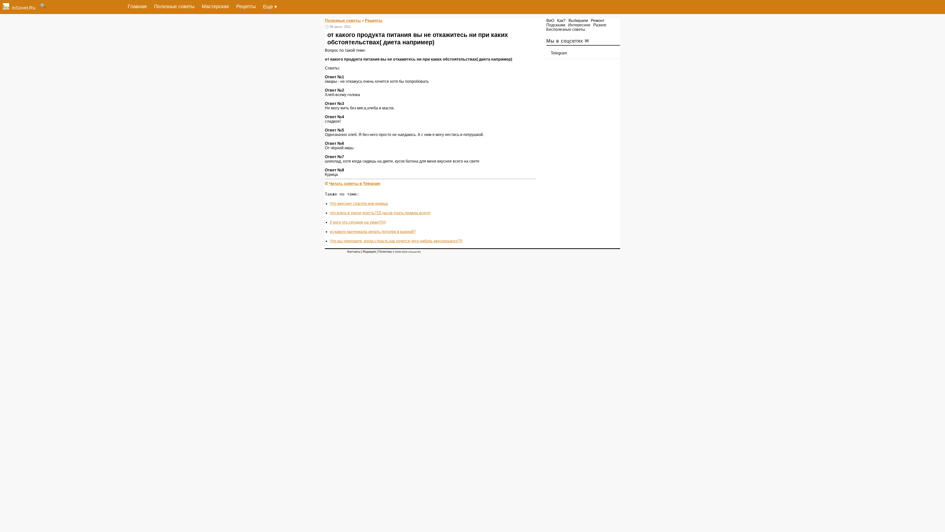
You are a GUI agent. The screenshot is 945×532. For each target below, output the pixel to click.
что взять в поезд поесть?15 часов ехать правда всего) (380, 213)
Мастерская (215, 6)
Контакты (354, 251)
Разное (599, 25)
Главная (137, 6)
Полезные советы (174, 6)
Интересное (579, 25)
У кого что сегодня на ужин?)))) (358, 222)
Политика (385, 251)
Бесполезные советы (565, 29)
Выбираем (578, 20)
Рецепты (246, 6)
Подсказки (555, 25)
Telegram (559, 53)
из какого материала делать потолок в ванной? (373, 232)
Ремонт (597, 20)
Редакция (369, 251)
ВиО (550, 20)
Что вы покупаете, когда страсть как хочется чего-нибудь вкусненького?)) (396, 241)
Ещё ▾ (270, 6)
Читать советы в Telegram (354, 184)
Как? (561, 20)
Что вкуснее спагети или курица (359, 203)
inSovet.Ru (23, 7)
